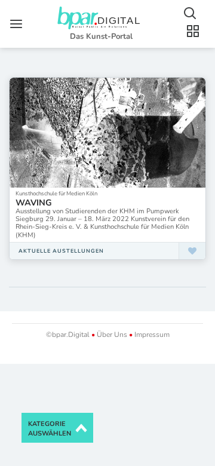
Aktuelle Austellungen (61, 251)
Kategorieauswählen (49, 428)
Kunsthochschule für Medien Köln (56, 193)
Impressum (151, 334)
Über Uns (112, 334)
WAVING (34, 203)
